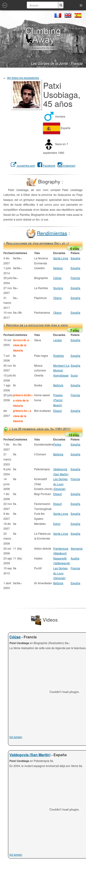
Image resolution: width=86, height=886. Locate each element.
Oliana (57, 298)
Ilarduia (58, 268)
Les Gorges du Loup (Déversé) (60, 484)
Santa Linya (60, 258)
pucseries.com (25, 165)
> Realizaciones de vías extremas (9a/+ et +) (36, 243)
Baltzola (58, 385)
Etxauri (57, 411)
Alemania (77, 548)
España (75, 258)
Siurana (58, 288)
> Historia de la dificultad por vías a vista (35, 325)
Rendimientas (52, 232)
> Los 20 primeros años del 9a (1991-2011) (39, 429)
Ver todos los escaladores (23, 78)
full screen (15, 737)
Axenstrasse (61, 375)
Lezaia (57, 340)
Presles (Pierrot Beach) (58, 400)
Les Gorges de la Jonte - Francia (57, 63)
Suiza (74, 375)
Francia (75, 278)
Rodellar (58, 355)
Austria (75, 558)
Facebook (48, 165)
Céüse (57, 278)
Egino (57, 524)
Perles (57, 444)
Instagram (68, 165)
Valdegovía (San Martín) (29, 754)
